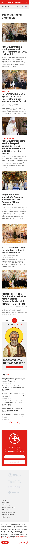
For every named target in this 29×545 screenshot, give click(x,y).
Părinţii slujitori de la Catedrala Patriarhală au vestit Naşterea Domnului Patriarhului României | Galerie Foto (14, 299)
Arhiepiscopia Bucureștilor (8, 514)
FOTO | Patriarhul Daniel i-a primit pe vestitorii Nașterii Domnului (14, 250)
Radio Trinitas (5, 501)
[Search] (27, 2)
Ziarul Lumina (5, 502)
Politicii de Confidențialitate (8, 538)
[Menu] (2, 2)
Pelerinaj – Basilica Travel (8, 507)
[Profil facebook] (17, 6)
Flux (5, 375)
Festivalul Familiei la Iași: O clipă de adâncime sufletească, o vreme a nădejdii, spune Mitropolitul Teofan (13, 402)
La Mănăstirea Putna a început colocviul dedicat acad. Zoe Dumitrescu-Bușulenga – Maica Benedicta (14, 416)
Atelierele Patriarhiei (7, 509)
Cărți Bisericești (6, 517)
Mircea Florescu (11, 57)
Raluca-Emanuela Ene (12, 104)
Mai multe (23, 542)
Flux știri (14, 422)
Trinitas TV (4, 504)
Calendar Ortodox (14, 367)
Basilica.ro (14, 2)
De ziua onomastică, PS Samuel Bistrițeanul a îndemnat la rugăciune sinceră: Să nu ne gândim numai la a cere (14, 395)
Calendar (14, 325)
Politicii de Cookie (20, 536)
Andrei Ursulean (11, 156)
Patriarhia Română (6, 506)
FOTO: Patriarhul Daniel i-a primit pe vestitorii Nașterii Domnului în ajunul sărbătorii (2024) (14, 98)
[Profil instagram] (22, 6)
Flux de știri (5, 6)
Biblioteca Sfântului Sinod (8, 512)
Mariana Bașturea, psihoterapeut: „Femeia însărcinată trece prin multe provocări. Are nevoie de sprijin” (13, 387)
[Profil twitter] (19, 6)
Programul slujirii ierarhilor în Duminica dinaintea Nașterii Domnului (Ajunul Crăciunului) (12, 199)
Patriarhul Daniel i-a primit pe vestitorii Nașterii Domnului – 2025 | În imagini (14, 51)
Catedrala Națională (7, 511)
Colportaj (4, 516)
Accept (5, 542)
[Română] (26, 6)
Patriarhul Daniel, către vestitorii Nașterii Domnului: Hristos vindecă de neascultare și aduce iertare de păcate (14, 147)
